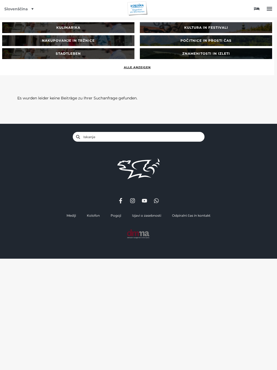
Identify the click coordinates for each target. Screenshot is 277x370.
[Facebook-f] (121, 201)
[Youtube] (144, 201)
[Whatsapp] (156, 201)
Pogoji (116, 215)
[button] (269, 8)
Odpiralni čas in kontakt (191, 215)
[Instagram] (132, 201)
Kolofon (93, 215)
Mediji (71, 215)
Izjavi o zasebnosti (146, 215)
